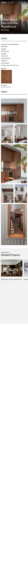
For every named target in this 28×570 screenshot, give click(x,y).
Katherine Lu (4, 60)
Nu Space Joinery (5, 51)
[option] (11, 290)
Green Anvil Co (4, 56)
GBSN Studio (4, 46)
